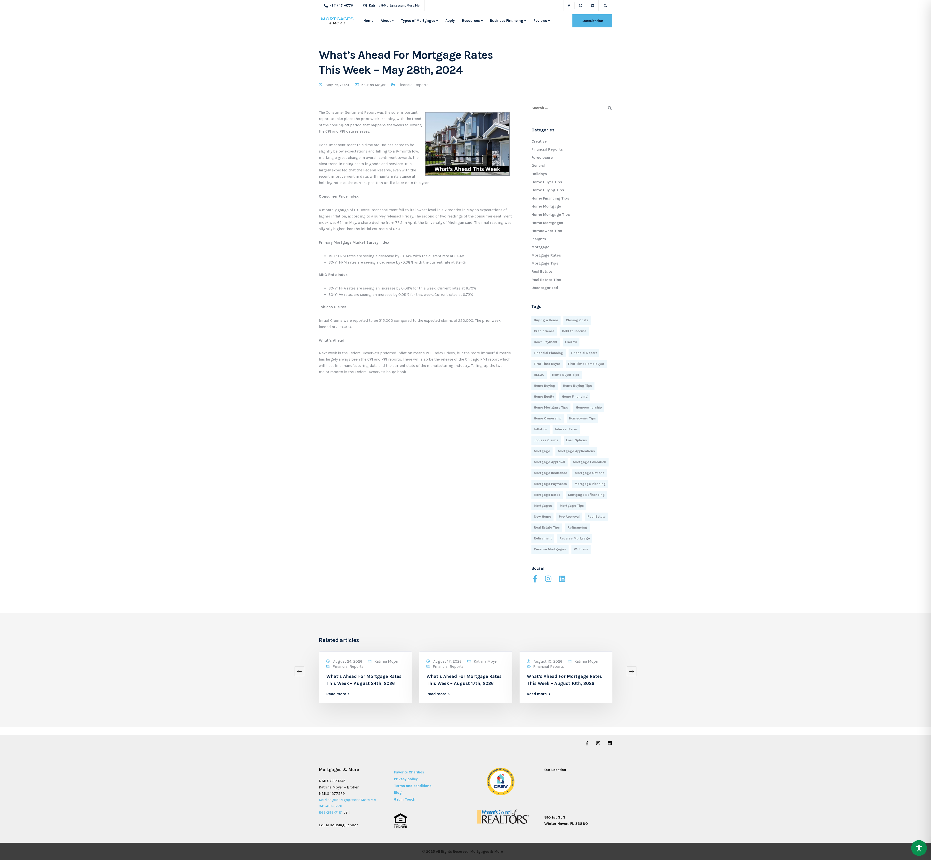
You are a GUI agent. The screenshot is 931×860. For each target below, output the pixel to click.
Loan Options (576, 440)
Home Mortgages (547, 222)
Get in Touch (404, 799)
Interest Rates (566, 429)
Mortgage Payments (550, 484)
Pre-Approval (569, 516)
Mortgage (540, 247)
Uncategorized (544, 287)
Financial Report (584, 353)
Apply (450, 20)
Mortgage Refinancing (586, 495)
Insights (538, 239)
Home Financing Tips (550, 198)
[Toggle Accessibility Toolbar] (919, 848)
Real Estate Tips (546, 279)
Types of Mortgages (418, 20)
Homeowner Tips (546, 230)
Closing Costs (577, 320)
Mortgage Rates (546, 255)
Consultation (592, 21)
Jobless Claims (546, 440)
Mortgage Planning (590, 484)
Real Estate (541, 271)
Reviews (540, 20)
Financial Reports (413, 84)
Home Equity (544, 396)
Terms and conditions (412, 786)
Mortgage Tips (544, 263)
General (538, 165)
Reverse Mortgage (575, 538)
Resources (471, 20)
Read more (36, 694)
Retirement (543, 538)
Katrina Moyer (373, 84)
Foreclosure (542, 157)
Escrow (571, 342)
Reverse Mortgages (550, 549)
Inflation (540, 429)
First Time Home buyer (586, 364)
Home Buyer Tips (546, 182)
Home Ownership (547, 418)
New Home (542, 516)
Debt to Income (574, 331)
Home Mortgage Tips (550, 214)
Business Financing (506, 20)
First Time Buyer (547, 364)
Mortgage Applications (576, 451)
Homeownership (589, 407)
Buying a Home (546, 320)
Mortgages (543, 506)
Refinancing (577, 527)
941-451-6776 (330, 806)
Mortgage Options (589, 473)
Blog (398, 792)
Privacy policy (406, 779)
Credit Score (544, 331)
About (386, 20)
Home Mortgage (546, 206)
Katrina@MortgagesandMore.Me (347, 799)
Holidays (539, 173)
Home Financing (575, 396)
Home (368, 20)
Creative (539, 141)
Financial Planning (548, 353)
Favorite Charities (409, 772)
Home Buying (544, 386)
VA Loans (581, 549)
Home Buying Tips (547, 190)
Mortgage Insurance (550, 473)
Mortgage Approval (549, 462)
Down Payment (545, 342)
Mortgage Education (589, 462)
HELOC (539, 375)
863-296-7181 (331, 812)
